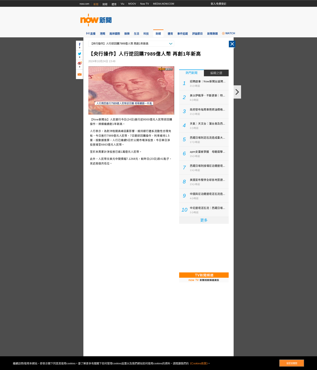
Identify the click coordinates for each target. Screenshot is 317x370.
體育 (114, 4)
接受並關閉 (291, 363)
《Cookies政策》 (198, 363)
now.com (84, 3)
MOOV (132, 3)
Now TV (144, 3)
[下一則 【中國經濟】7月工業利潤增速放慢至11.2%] (237, 92)
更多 (204, 220)
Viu (122, 3)
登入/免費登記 (218, 3)
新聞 (95, 4)
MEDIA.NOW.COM (163, 3)
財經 (105, 4)
